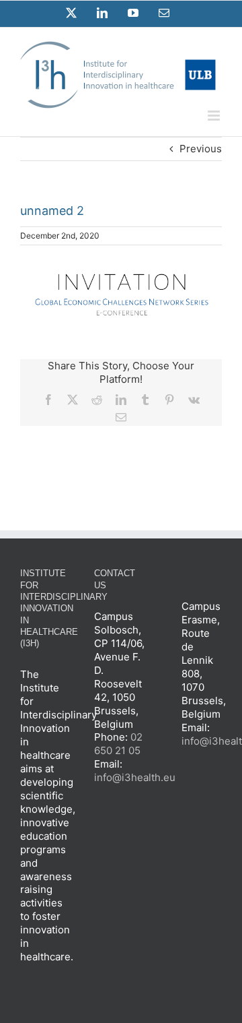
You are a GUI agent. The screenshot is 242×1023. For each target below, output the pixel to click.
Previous (200, 148)
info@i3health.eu (134, 777)
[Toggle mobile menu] (215, 115)
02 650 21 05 (118, 744)
